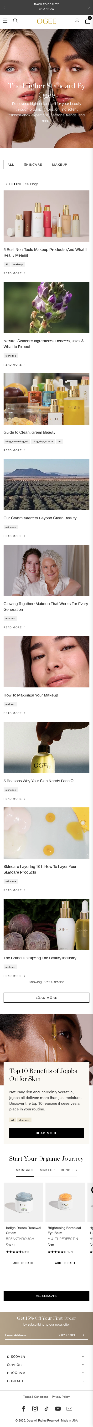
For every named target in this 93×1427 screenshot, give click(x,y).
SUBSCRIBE (66, 1335)
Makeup (59, 164)
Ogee (30, 1420)
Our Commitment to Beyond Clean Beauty (40, 518)
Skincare (33, 164)
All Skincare (46, 1296)
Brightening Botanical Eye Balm (64, 1230)
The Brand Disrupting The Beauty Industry (40, 957)
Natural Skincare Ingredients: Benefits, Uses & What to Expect (44, 343)
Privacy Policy (61, 1396)
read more (46, 1133)
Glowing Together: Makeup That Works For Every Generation (46, 606)
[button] (4, 7)
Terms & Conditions (35, 1396)
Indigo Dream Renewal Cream (23, 1230)
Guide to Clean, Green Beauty (29, 432)
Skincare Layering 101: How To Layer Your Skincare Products (40, 869)
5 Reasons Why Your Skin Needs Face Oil (39, 780)
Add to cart (23, 1262)
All (11, 164)
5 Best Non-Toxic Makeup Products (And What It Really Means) (46, 252)
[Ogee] (46, 21)
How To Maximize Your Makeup (31, 695)
